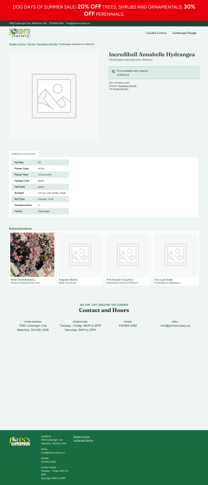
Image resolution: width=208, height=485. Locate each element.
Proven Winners (120, 89)
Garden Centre (156, 33)
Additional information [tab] (23, 153)
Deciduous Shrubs (47, 44)
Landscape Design (185, 33)
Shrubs (31, 44)
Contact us (123, 74)
